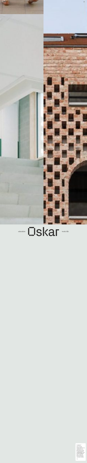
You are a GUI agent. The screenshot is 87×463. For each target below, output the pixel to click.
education (21, 231)
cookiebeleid (79, 452)
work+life (65, 231)
